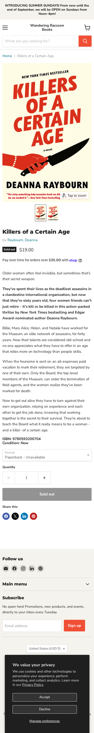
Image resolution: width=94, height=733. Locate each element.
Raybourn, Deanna (22, 240)
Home (7, 56)
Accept (44, 697)
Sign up (74, 625)
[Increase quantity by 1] (44, 477)
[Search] (85, 41)
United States (44, 648)
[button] (40, 213)
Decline (44, 709)
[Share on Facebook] (6, 516)
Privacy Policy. (33, 684)
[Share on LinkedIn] (24, 516)
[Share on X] (15, 516)
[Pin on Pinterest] (33, 516)
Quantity (8, 467)
